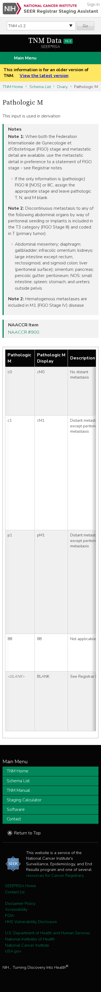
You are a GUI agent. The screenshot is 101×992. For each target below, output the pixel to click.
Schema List (40, 86)
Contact (14, 819)
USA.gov (13, 951)
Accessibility (16, 909)
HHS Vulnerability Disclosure (31, 921)
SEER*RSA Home (20, 886)
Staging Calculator (24, 800)
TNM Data (49, 40)
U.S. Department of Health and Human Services (47, 933)
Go (85, 26)
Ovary (62, 86)
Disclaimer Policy (20, 903)
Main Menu (25, 58)
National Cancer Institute (27, 945)
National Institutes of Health (30, 939)
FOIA (9, 915)
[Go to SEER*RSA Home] (50, 8)
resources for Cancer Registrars (55, 875)
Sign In (93, 4)
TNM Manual (18, 790)
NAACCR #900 (23, 332)
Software (16, 809)
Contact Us (15, 892)
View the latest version (44, 76)
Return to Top (27, 833)
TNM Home (13, 86)
